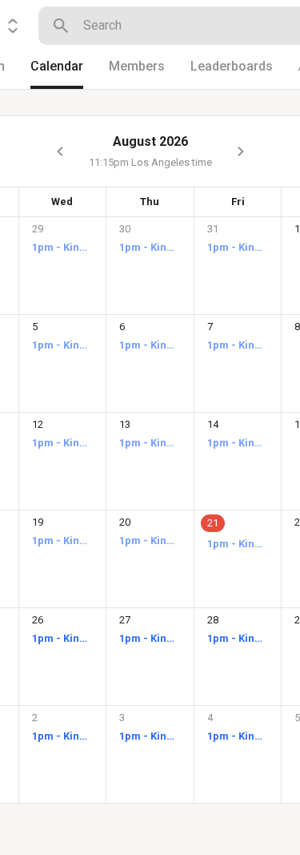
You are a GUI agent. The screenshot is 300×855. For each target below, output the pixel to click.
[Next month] (241, 151)
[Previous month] (60, 151)
